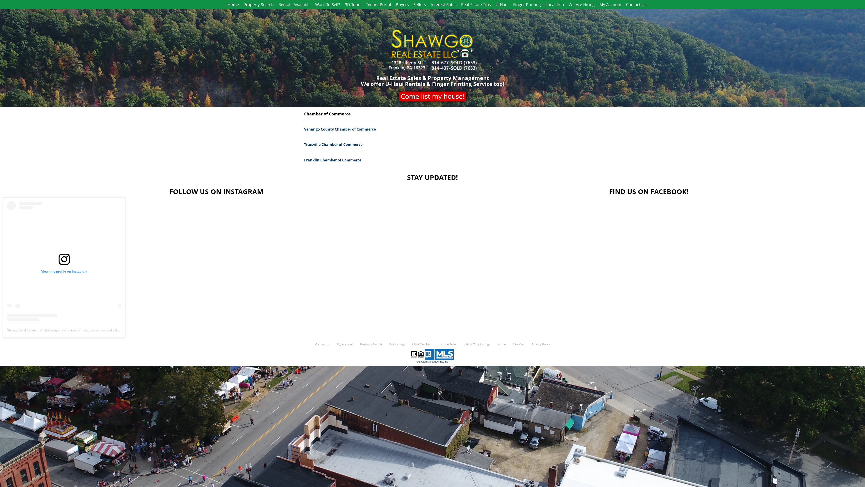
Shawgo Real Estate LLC (25, 330)
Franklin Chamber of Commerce (332, 160)
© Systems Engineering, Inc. (432, 361)
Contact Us (636, 4)
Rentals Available (294, 4)
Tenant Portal (378, 4)
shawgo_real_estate (62, 330)
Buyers (402, 4)
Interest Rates (444, 4)
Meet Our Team (422, 344)
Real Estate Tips (476, 4)
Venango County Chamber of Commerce (340, 129)
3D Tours (353, 4)
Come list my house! (432, 96)
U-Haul (502, 4)
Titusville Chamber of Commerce (333, 144)
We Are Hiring (582, 4)
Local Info (555, 4)
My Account (610, 4)
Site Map (519, 344)
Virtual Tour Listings (477, 344)
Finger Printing (527, 4)
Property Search (259, 4)
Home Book (448, 344)
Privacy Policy (541, 344)
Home (233, 4)
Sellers (419, 4)
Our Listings (397, 344)
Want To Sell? (327, 4)
